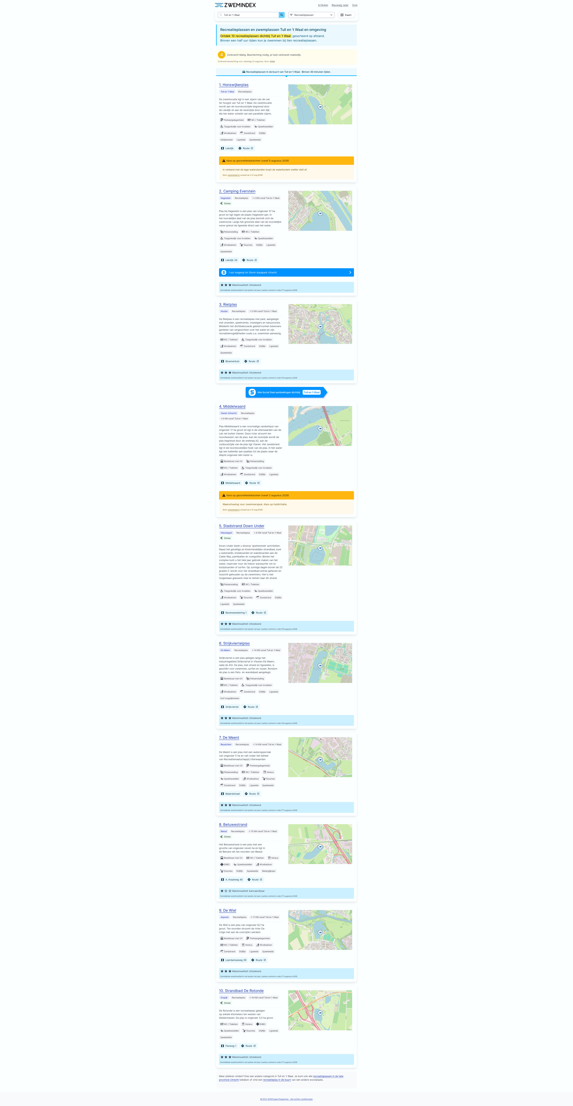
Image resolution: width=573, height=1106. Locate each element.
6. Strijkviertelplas (234, 643)
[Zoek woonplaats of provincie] (282, 15)
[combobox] (248, 15)
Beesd (224, 831)
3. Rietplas (228, 304)
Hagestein (226, 198)
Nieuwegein (226, 532)
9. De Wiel (227, 910)
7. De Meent (229, 737)
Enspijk (224, 997)
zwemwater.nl (233, 175)
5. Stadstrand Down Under (241, 526)
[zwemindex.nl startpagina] (235, 5)
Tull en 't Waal (227, 91)
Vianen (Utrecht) (229, 413)
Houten (224, 311)
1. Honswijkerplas (234, 85)
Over (355, 5)
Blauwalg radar (340, 5)
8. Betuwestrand (233, 824)
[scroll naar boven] (567, 1097)
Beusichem (226, 744)
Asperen (225, 917)
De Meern (225, 650)
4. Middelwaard (232, 406)
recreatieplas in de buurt (277, 1079)
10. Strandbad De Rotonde (241, 991)
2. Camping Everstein (237, 191)
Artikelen (323, 5)
